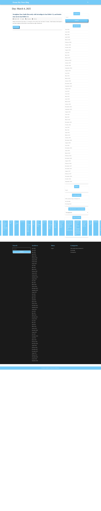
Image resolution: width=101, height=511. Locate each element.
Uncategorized (68, 203)
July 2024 (67, 73)
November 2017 (68, 168)
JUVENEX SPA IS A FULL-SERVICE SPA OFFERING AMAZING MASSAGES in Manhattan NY (77, 228)
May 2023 (67, 96)
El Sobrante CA (16, 223)
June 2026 (34, 250)
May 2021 (67, 129)
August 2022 (68, 111)
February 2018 (68, 163)
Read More (16, 27)
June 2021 (67, 127)
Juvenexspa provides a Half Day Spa (85, 223)
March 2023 (67, 101)
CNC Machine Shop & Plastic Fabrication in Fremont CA (5, 226)
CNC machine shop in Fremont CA (72, 198)
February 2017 (68, 173)
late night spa (90, 223)
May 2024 (67, 75)
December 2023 (68, 83)
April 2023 (34, 299)
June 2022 (67, 114)
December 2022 (68, 106)
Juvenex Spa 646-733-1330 (55, 224)
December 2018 (68, 158)
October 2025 (68, 47)
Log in (66, 190)
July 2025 (67, 52)
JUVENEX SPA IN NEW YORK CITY (62, 224)
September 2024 (68, 68)
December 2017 (68, 166)
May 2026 (67, 34)
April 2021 (67, 132)
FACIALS (23, 221)
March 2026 (67, 39)
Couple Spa (11, 222)
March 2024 (67, 78)
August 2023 (68, 88)
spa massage (67, 201)
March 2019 (67, 153)
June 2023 (67, 93)
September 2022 (68, 109)
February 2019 (68, 155)
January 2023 (68, 104)
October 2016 (68, 178)
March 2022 (67, 119)
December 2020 (68, 140)
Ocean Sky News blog (21, 2)
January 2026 (68, 44)
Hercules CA (44, 222)
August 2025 (68, 50)
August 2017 (68, 171)
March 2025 (67, 57)
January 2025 (68, 62)
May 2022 (67, 117)
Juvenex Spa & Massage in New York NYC (50, 225)
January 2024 (68, 80)
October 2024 (68, 65)
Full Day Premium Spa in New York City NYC (28, 226)
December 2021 (68, 122)
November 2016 (68, 176)
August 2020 (68, 142)
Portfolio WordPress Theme (47, 368)
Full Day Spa (34, 223)
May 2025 (67, 55)
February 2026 (68, 42)
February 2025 (68, 60)
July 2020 (67, 145)
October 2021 (68, 124)
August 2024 (68, 70)
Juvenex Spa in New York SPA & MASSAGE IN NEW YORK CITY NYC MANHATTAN (70, 226)
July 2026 (67, 29)
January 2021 (68, 137)
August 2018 (68, 160)
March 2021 (67, 135)
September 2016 (68, 181)
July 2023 (67, 91)
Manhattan (96, 221)
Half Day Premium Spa (38, 223)
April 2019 (67, 150)
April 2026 (67, 37)
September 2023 (68, 86)
